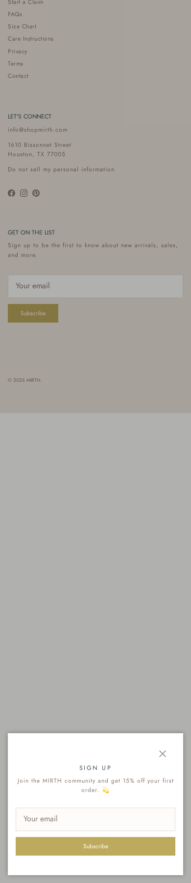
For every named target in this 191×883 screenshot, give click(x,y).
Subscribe (95, 846)
